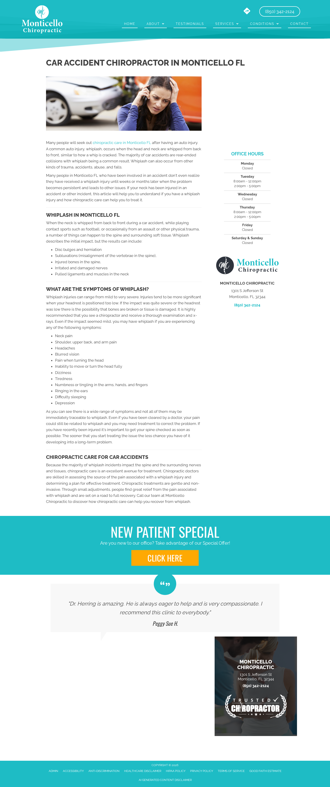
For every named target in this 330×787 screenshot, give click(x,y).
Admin (53, 771)
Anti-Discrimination (103, 771)
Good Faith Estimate (265, 771)
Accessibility (73, 771)
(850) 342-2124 (247, 305)
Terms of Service (231, 771)
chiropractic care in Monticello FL (122, 142)
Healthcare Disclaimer (142, 771)
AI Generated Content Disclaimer (165, 780)
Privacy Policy (201, 771)
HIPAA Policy (175, 771)
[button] (165, 558)
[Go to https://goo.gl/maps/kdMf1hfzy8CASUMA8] (247, 11)
